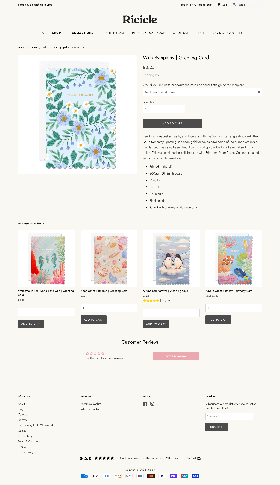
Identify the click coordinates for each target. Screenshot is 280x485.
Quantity (148, 102)
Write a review (175, 356)
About (21, 404)
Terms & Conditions (29, 441)
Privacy (22, 447)
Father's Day (114, 33)
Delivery (22, 420)
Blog (20, 409)
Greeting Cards (39, 47)
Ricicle (150, 469)
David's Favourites (228, 33)
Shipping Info (151, 75)
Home (21, 47)
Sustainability (25, 436)
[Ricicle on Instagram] (152, 404)
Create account (202, 4)
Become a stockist (91, 404)
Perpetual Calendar (148, 33)
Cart (224, 4)
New (40, 33)
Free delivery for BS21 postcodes (36, 425)
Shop (57, 33)
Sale (201, 33)
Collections (83, 33)
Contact (22, 431)
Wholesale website (91, 409)
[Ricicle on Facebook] (145, 404)
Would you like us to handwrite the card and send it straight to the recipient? (194, 85)
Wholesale (181, 33)
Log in (184, 4)
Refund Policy (25, 452)
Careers (22, 414)
